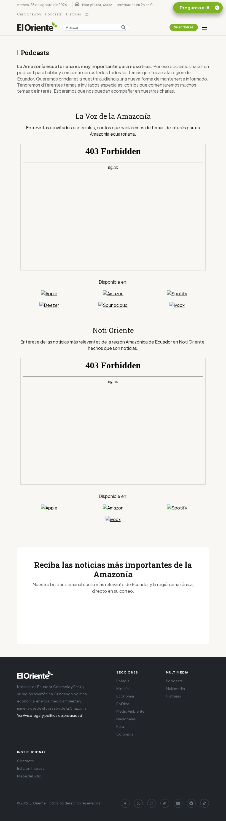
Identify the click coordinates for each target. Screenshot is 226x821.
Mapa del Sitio (29, 776)
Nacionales (126, 719)
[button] (86, 14)
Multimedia (175, 688)
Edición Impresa (31, 768)
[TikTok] (204, 803)
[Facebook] (125, 803)
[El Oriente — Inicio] (37, 27)
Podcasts (53, 14)
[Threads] (164, 803)
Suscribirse (183, 27)
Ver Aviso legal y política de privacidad (49, 715)
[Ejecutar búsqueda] (123, 27)
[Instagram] (151, 803)
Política (122, 704)
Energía (123, 681)
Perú (120, 726)
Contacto (25, 761)
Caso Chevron (29, 14)
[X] (138, 803)
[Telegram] (191, 803)
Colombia (124, 734)
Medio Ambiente (130, 711)
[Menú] (204, 27)
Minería (122, 688)
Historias (73, 14)
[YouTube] (178, 803)
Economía (125, 696)
